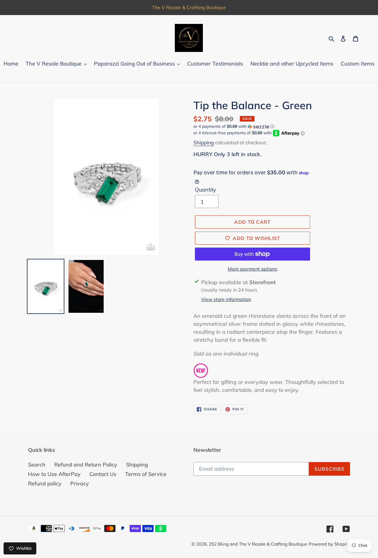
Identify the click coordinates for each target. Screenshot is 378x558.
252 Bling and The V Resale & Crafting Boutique (258, 544)
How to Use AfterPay (54, 474)
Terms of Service (146, 474)
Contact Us (102, 474)
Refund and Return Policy (85, 464)
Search (36, 464)
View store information (226, 299)
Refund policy (44, 483)
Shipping (203, 142)
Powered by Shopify (329, 544)
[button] (233, 126)
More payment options (252, 269)
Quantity (205, 189)
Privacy (79, 483)
